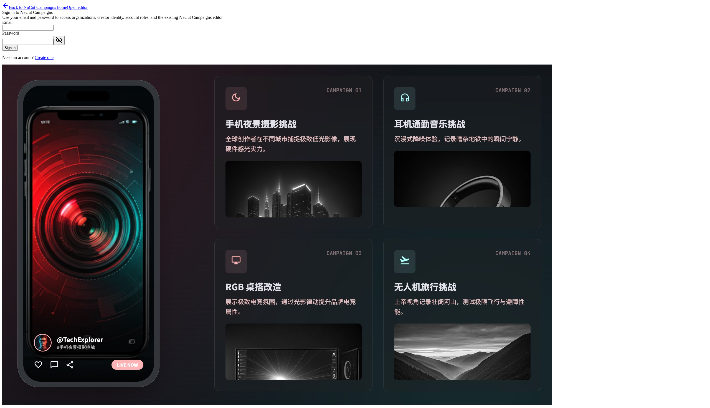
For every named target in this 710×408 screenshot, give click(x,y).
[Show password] (59, 40)
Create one (44, 57)
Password (10, 33)
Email (7, 22)
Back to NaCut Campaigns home (38, 7)
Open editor (77, 7)
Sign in (10, 48)
